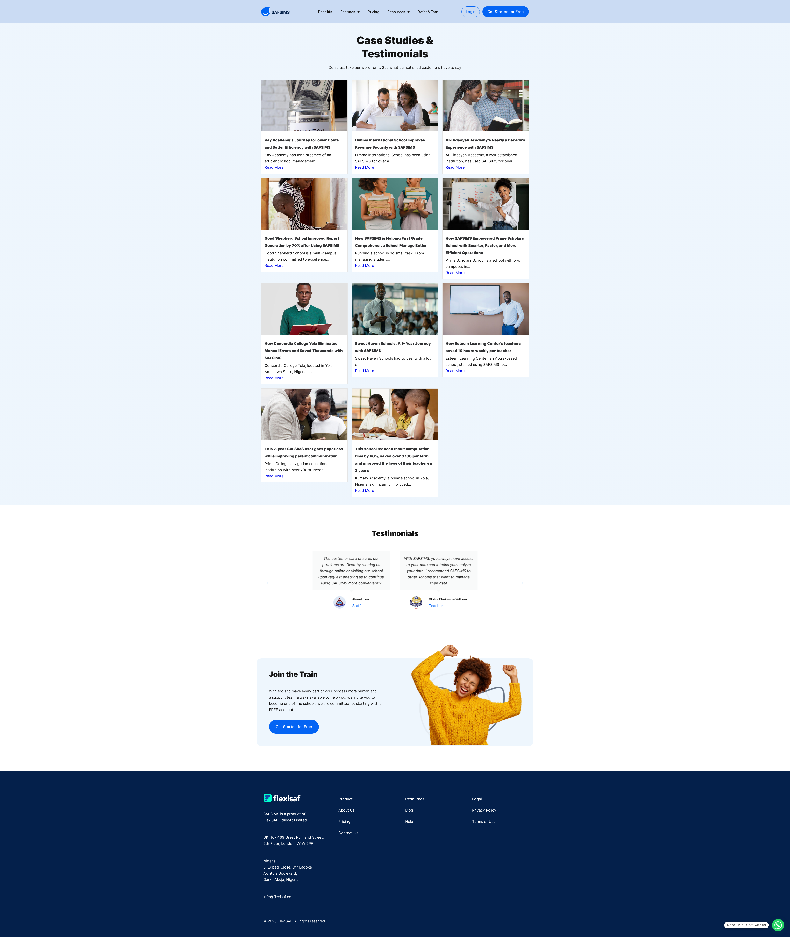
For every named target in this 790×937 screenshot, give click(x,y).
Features (347, 12)
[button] (267, 583)
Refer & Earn (428, 12)
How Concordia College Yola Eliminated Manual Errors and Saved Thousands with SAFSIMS (304, 350)
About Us (346, 810)
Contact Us (348, 833)
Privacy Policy (484, 810)
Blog (409, 810)
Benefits (325, 12)
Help (409, 821)
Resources (396, 12)
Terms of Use (483, 821)
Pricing (373, 12)
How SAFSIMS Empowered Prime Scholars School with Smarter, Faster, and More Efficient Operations (485, 245)
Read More (274, 167)
